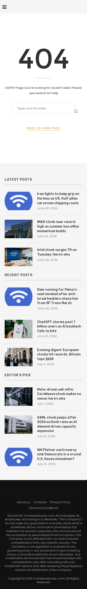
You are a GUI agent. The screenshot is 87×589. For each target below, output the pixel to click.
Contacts (40, 502)
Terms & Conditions (43, 508)
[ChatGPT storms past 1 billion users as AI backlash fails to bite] (18, 329)
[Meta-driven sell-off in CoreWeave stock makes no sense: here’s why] (18, 396)
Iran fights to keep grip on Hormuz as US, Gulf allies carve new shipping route (58, 198)
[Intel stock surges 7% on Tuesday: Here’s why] (18, 257)
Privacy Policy (60, 502)
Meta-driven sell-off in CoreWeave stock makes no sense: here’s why (59, 394)
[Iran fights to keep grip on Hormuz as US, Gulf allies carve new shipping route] (18, 201)
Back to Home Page (43, 128)
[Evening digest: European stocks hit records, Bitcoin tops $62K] (18, 357)
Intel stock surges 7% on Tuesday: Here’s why (57, 252)
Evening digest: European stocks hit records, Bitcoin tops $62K (59, 354)
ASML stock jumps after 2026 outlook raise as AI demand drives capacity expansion (57, 424)
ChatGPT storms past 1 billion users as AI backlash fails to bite (59, 326)
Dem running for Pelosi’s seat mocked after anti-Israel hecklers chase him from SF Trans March (57, 296)
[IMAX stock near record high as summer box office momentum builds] (18, 229)
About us (23, 502)
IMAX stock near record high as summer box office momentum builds (58, 226)
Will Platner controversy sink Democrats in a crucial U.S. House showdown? (59, 454)
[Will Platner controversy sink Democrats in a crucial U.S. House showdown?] (18, 457)
